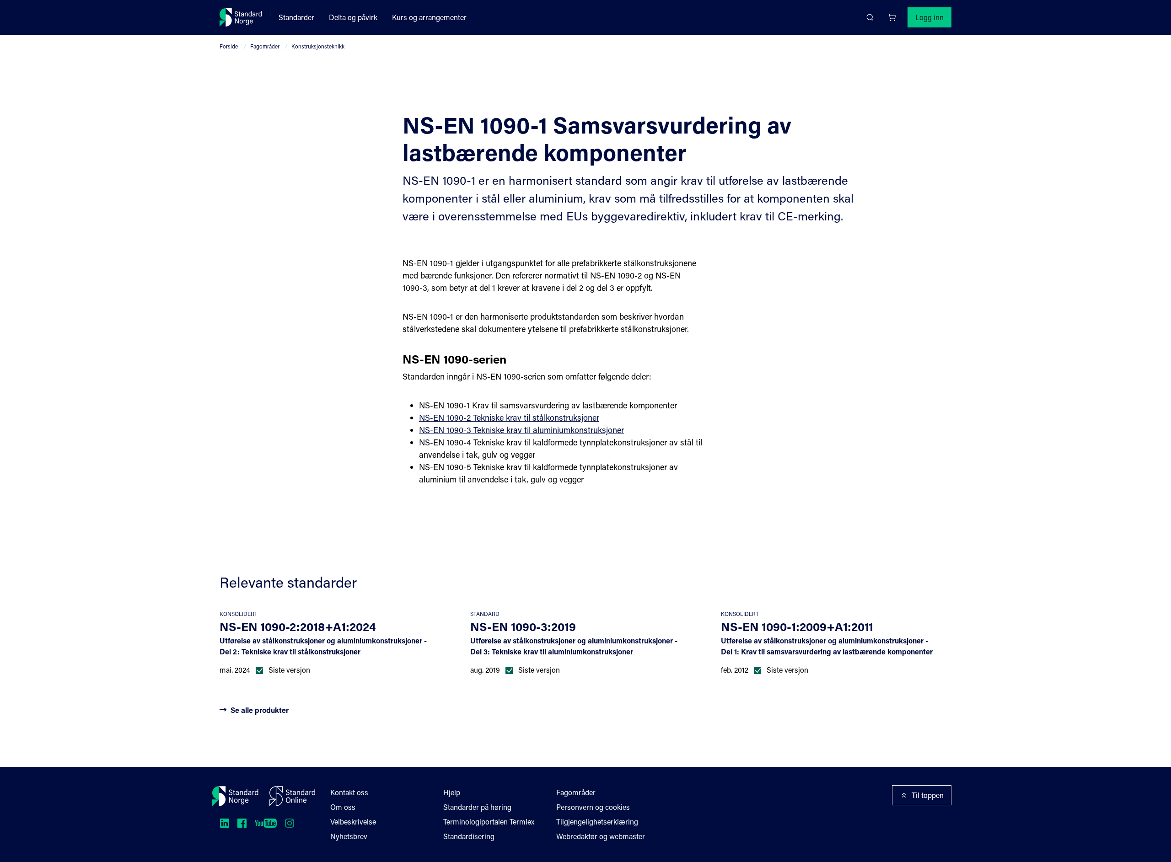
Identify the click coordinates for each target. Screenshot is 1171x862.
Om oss (342, 807)
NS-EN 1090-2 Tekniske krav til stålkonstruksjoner (509, 417)
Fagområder (264, 46)
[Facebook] (242, 823)
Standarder (296, 17)
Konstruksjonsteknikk (317, 46)
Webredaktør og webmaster (600, 836)
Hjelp (451, 792)
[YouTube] (265, 823)
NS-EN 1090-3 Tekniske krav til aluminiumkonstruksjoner (521, 429)
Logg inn (929, 17)
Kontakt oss (349, 792)
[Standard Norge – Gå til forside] (240, 17)
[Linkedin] (225, 823)
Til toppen (928, 795)
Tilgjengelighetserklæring (597, 821)
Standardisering (468, 836)
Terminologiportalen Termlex (488, 821)
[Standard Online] (292, 796)
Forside (229, 46)
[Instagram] (290, 823)
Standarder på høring (477, 807)
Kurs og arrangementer (429, 17)
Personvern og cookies (593, 807)
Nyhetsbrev (348, 836)
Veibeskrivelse (353, 821)
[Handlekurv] (892, 17)
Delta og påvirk (353, 17)
